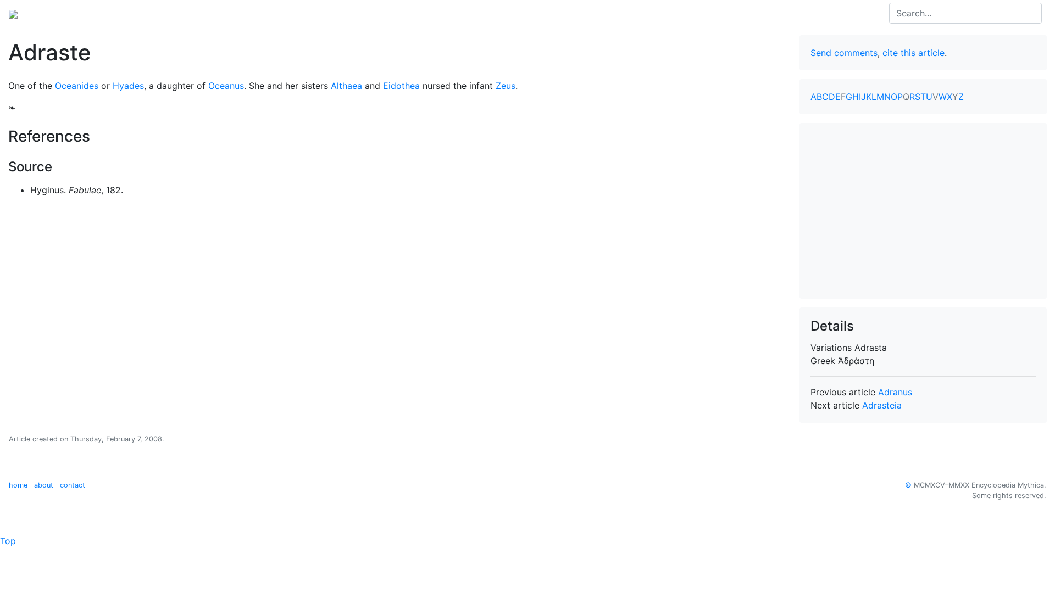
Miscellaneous (274, 13)
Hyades (128, 85)
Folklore (219, 13)
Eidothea (401, 85)
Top (8, 540)
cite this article (913, 52)
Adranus (895, 392)
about (43, 485)
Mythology (53, 13)
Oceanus (226, 85)
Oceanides (76, 85)
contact (72, 485)
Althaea (346, 85)
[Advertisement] (923, 211)
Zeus (505, 85)
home (18, 485)
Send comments (844, 52)
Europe (99, 13)
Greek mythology (159, 13)
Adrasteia (882, 405)
